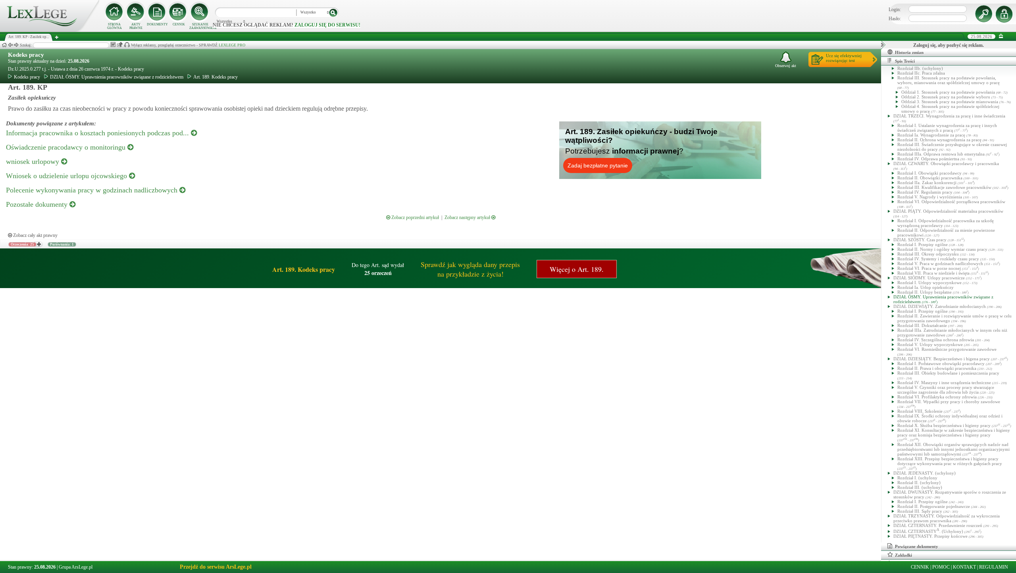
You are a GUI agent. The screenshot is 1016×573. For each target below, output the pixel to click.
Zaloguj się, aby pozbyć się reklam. (948, 45)
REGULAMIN (993, 567)
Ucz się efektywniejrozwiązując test (844, 58)
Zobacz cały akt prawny (35, 235)
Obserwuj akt (785, 65)
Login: (895, 9)
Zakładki (903, 555)
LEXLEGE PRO (232, 45)
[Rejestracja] (1005, 14)
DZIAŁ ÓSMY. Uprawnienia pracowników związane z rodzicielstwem (116, 77)
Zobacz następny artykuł (467, 217)
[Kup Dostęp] (178, 12)
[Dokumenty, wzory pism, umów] (157, 12)
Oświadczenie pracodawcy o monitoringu (66, 147)
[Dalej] (16, 45)
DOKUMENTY (157, 24)
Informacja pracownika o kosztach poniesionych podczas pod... (98, 133)
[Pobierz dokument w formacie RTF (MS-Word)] (112, 44)
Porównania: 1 (62, 244)
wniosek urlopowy (33, 161)
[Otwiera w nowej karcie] (38, 244)
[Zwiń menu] (1001, 36)
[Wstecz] (10, 45)
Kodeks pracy (26, 55)
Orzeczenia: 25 (22, 244)
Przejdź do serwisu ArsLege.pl (216, 567)
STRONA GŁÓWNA (114, 26)
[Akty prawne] (135, 12)
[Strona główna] (49, 30)
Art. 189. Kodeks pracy (215, 77)
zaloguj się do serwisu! (327, 25)
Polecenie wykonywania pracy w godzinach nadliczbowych (92, 190)
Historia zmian (909, 52)
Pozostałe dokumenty (37, 204)
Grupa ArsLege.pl (75, 567)
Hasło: (895, 18)
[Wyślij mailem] (120, 44)
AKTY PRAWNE (135, 26)
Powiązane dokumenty (916, 546)
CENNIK (179, 24)
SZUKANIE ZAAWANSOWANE (200, 26)
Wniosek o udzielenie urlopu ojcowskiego (67, 176)
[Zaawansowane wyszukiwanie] (200, 12)
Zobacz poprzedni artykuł (414, 217)
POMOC (941, 567)
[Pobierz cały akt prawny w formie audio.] (127, 44)
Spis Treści (905, 61)
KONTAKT (964, 567)
